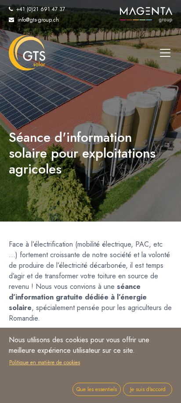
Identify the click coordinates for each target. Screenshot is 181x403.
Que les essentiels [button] (96, 389)
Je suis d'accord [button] (148, 389)
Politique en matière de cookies (44, 362)
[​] (165, 53)
